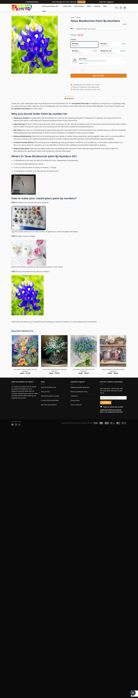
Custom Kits (67, 6)
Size (72, 28)
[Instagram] (16, 425)
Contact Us (74, 396)
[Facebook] (12, 425)
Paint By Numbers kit (87, 130)
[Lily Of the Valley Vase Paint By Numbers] (83, 351)
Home (72, 17)
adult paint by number (23, 106)
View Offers (81, 2)
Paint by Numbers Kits (50, 6)
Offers (89, 6)
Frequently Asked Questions (80, 387)
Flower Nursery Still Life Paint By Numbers (113, 370)
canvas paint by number (37, 202)
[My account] (120, 7)
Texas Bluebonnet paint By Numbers (47, 156)
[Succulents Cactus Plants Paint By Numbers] (25, 351)
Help (44, 11)
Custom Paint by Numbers (50, 400)
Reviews (97, 6)
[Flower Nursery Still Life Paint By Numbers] (113, 351)
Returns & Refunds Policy (79, 392)
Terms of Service (76, 405)
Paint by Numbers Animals (50, 396)
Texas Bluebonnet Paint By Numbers (52, 103)
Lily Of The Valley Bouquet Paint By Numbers (54, 370)
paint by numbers (64, 198)
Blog (105, 6)
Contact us (110, 2)
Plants (79, 17)
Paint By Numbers (48, 118)
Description (69, 98)
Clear (125, 24)
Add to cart (98, 76)
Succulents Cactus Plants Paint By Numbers (25, 370)
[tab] (69, 98)
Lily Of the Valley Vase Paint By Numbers (83, 370)
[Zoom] (14, 71)
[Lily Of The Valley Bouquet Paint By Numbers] (54, 351)
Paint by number (52, 114)
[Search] (116, 7)
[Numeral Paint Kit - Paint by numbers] (24, 8)
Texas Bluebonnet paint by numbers (35, 271)
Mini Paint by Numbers (49, 405)
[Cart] (124, 7)
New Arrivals (79, 6)
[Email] (19, 425)
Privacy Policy (75, 400)
